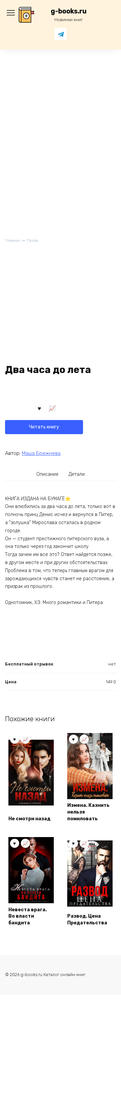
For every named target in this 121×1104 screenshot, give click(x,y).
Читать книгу (44, 427)
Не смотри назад (29, 819)
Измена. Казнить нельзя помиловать (88, 811)
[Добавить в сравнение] (52, 407)
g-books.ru (69, 11)
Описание (47, 474)
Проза (32, 240)
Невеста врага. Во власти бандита (27, 916)
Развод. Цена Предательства (87, 919)
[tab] (48, 474)
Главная (12, 240)
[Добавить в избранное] (39, 407)
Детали (77, 474)
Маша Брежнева (41, 453)
